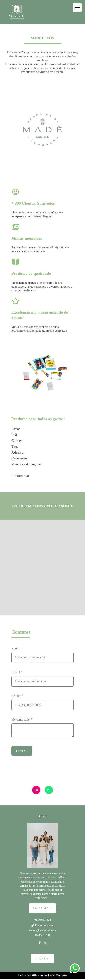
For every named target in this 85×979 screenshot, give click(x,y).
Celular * (17, 696)
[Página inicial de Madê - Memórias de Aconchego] (16, 12)
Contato (43, 958)
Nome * (16, 648)
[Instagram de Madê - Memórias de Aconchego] (45, 943)
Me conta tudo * (21, 719)
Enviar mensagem (44, 925)
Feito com (42, 975)
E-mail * (17, 672)
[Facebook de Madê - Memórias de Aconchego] (40, 943)
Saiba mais (42, 908)
